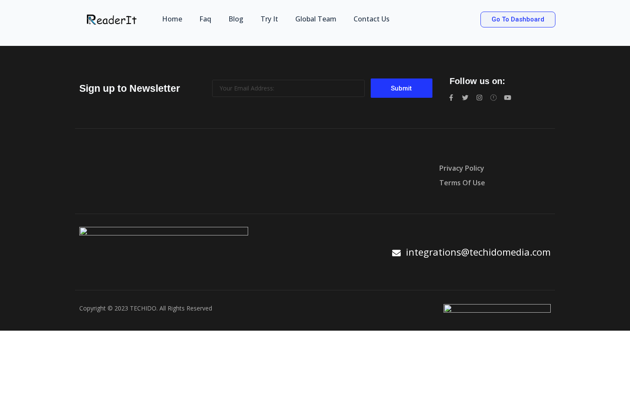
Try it (269, 19)
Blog (235, 19)
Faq (205, 19)
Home (172, 19)
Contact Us (372, 19)
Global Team (315, 19)
